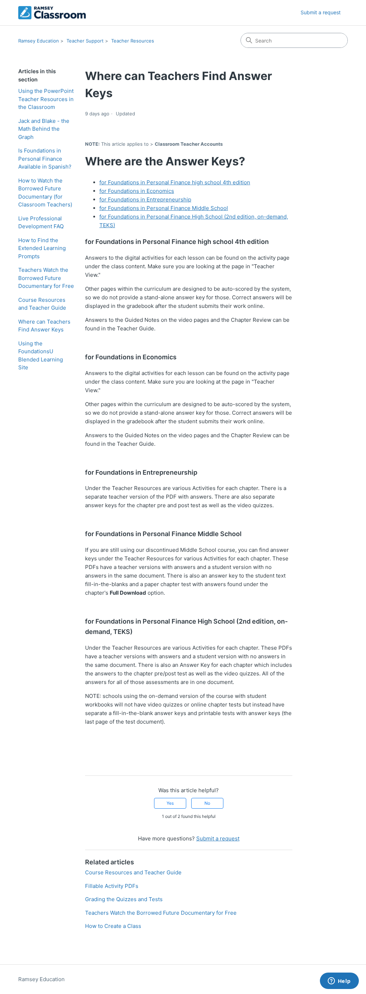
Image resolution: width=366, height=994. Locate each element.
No (207, 803)
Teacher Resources (132, 41)
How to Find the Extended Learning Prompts (42, 248)
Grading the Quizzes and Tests (124, 899)
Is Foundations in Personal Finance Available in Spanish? (44, 158)
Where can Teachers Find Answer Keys (44, 325)
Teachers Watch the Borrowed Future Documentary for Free (46, 277)
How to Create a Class (113, 926)
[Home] (52, 12)
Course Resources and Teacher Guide (42, 303)
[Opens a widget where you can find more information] (339, 981)
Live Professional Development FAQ (41, 222)
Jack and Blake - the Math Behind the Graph (43, 129)
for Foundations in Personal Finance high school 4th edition (174, 182)
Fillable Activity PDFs (111, 886)
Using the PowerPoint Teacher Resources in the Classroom (46, 99)
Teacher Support (85, 41)
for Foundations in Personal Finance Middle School (163, 208)
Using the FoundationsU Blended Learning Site (40, 355)
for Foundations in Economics (136, 191)
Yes (170, 803)
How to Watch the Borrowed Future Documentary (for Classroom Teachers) (45, 192)
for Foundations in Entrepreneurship (145, 199)
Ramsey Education (38, 41)
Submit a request (321, 12)
